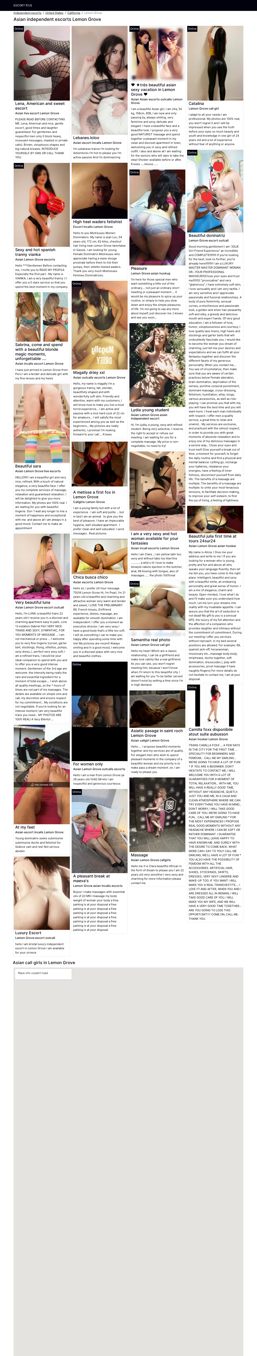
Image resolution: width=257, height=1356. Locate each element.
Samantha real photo (150, 639)
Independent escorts (27, 13)
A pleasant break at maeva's (91, 878)
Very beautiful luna (32, 602)
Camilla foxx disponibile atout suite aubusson (211, 731)
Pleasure (139, 268)
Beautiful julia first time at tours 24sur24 (212, 538)
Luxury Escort (28, 932)
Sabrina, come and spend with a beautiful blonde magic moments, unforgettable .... (39, 351)
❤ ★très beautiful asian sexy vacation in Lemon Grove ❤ (153, 90)
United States (54, 13)
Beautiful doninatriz (207, 235)
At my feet (25, 827)
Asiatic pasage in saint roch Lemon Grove (157, 733)
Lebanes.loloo (86, 137)
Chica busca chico (90, 577)
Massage (139, 855)
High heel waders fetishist (97, 221)
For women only (88, 764)
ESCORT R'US (23, 5)
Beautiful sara (28, 466)
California (73, 13)
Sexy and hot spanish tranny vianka (35, 252)
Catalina (196, 103)
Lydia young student (150, 410)
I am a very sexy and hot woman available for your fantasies (154, 538)
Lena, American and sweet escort (40, 106)
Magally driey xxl (89, 372)
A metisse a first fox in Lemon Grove (94, 494)
